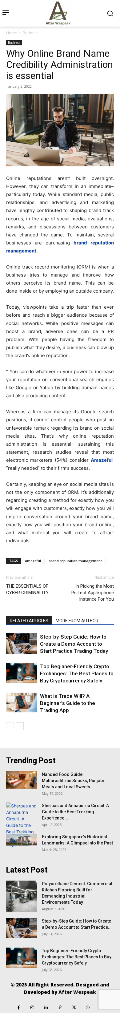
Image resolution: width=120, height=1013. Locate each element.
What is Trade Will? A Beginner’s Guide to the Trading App (67, 703)
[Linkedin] (46, 1007)
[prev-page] (10, 726)
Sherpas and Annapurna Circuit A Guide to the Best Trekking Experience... (75, 811)
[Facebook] (18, 1007)
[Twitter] (74, 1007)
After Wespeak (77, 992)
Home (11, 32)
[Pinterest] (60, 1007)
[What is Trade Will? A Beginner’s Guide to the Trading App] (21, 702)
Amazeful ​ (33, 560)
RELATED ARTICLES (29, 620)
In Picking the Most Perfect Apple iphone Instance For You (92, 592)
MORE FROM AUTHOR (77, 620)
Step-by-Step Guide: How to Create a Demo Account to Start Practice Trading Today (74, 644)
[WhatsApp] (87, 1007)
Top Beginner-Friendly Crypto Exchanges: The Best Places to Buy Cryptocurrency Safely (77, 673)
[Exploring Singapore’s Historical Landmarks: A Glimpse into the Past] (21, 840)
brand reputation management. (76, 560)
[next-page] (20, 726)
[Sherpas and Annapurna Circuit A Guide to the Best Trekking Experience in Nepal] (21, 825)
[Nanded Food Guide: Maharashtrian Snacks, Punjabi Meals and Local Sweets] (21, 780)
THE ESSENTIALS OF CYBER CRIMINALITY (27, 589)
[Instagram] (32, 1007)
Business (30, 32)
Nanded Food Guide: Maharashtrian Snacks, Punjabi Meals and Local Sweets (73, 780)
